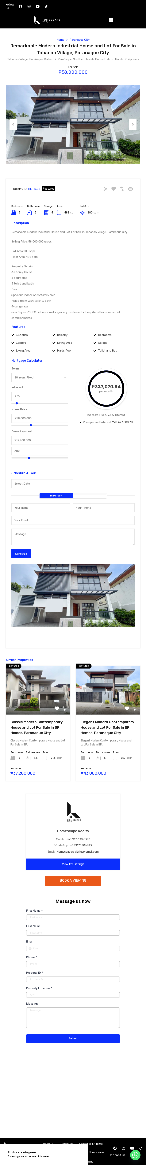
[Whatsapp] (135, 1155)
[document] (73, 582)
